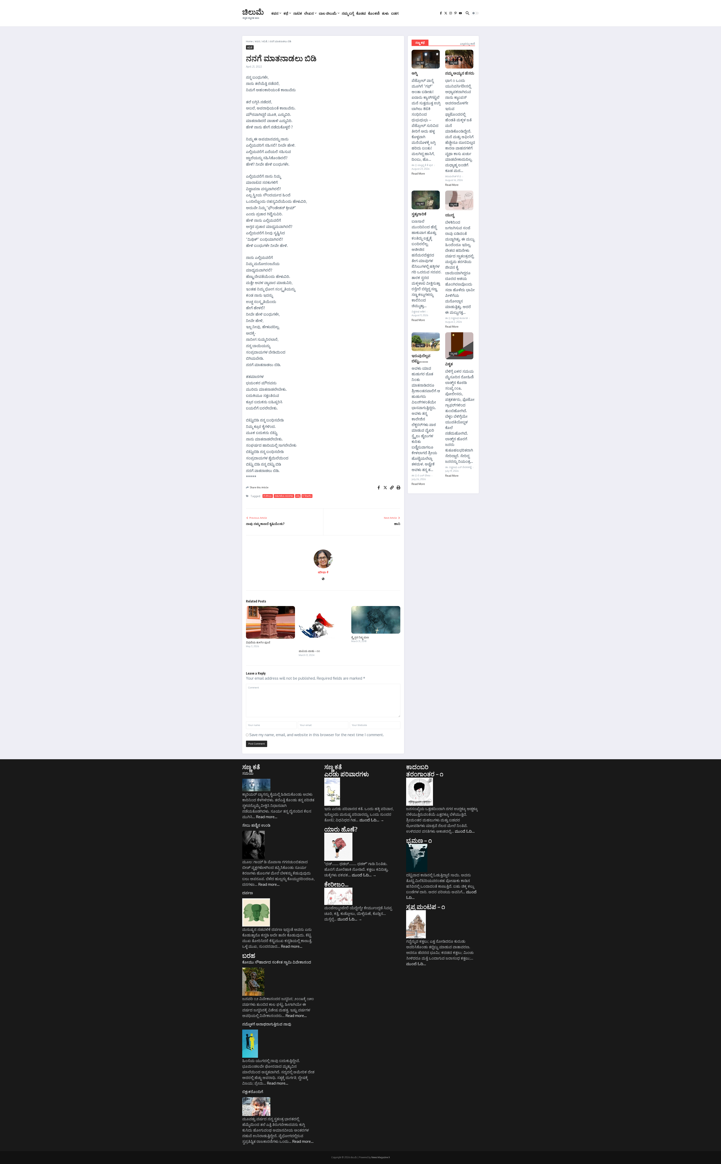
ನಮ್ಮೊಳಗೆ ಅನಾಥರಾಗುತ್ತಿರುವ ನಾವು (266, 1024)
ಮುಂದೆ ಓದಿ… (371, 819)
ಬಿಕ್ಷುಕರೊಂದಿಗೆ (252, 1091)
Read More (418, 173)
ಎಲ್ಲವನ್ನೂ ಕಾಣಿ (467, 43)
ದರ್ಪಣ (247, 892)
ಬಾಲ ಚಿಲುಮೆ (328, 13)
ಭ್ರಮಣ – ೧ (419, 840)
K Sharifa (306, 496)
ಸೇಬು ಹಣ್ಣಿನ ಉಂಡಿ (256, 825)
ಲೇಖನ (309, 13)
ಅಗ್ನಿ (414, 73)
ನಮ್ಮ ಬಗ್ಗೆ (348, 13)
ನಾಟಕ (297, 13)
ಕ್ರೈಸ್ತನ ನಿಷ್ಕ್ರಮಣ (360, 637)
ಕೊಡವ (361, 13)
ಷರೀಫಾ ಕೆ (323, 572)
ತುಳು (385, 13)
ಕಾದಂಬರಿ (417, 766)
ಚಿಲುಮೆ (253, 11)
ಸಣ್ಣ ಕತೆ (251, 766)
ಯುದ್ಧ (449, 214)
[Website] (323, 579)
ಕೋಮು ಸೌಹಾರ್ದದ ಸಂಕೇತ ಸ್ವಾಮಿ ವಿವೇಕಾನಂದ (276, 962)
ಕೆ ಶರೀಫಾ (267, 496)
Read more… (266, 816)
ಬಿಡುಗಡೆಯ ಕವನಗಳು (284, 496)
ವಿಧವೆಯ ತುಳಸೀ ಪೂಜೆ (258, 642)
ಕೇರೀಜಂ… (336, 884)
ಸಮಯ (247, 773)
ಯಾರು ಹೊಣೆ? (340, 829)
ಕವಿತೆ (264, 41)
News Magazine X (380, 1157)
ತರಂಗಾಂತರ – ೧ (424, 774)
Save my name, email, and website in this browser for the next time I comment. (316, 734)
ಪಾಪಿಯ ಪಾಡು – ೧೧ (309, 651)
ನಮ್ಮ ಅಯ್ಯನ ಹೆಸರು (459, 73)
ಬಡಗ (395, 13)
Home (249, 41)
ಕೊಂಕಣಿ (374, 13)
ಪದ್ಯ (298, 496)
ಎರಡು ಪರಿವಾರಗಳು (346, 774)
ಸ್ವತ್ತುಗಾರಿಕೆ (419, 213)
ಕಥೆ (286, 13)
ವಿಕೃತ (449, 363)
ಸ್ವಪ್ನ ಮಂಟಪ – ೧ (425, 906)
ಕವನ (274, 13)
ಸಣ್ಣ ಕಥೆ (420, 42)
